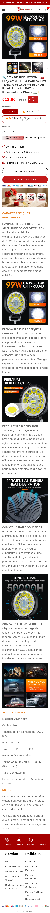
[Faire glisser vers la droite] (47, 68)
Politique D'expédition (31, 877)
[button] (46, 9)
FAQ (7, 861)
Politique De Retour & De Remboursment (34, 895)
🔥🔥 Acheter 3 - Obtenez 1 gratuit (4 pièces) (25, 119)
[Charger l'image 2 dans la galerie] (25, 67)
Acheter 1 (10, 111)
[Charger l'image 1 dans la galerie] (12, 67)
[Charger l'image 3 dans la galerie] (37, 67)
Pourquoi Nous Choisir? (12, 878)
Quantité (6, 127)
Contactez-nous (12, 866)
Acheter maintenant (25, 179)
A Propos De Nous (14, 871)
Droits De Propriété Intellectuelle (14, 887)
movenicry (32, 911)
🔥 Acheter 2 (29, 111)
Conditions (30, 861)
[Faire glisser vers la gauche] (3, 68)
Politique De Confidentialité (32, 885)
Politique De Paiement (31, 868)
